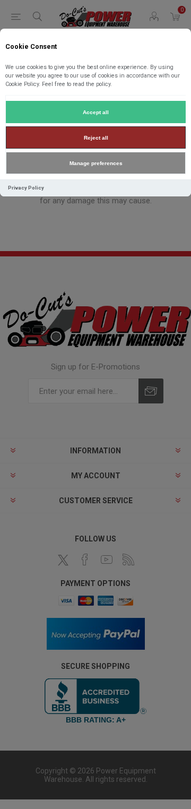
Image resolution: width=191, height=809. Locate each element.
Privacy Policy (26, 188)
